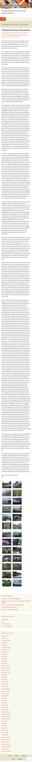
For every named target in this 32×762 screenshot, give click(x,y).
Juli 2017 (3, 654)
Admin (13, 759)
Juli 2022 (3, 638)
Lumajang (12, 35)
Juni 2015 (3, 700)
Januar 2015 (4, 709)
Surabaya (25, 35)
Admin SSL (20, 759)
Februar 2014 (4, 732)
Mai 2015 (3, 702)
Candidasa (12, 34)
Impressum (23, 755)
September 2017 (5, 649)
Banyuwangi (4, 34)
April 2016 (3, 679)
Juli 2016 (3, 675)
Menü (2, 19)
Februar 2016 (4, 684)
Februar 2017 (4, 665)
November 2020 (4, 640)
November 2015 (4, 691)
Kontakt (16, 755)
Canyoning (3, 619)
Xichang (13, 37)
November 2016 (4, 670)
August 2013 (4, 742)
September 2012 (5, 746)
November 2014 (4, 714)
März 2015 (3, 707)
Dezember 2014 (4, 712)
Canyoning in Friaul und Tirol (7, 598)
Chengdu (17, 34)
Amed (26, 32)
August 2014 (4, 721)
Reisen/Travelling (18, 32)
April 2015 (3, 705)
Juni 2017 (3, 656)
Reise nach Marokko (5, 607)
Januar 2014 (4, 735)
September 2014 (5, 718)
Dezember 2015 (4, 688)
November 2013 (4, 737)
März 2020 (3, 642)
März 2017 (3, 663)
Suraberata (3, 37)
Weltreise (9, 37)
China (20, 34)
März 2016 (3, 682)
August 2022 (4, 635)
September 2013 (5, 739)
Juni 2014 (3, 725)
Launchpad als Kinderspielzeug (8, 605)
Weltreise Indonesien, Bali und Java (15, 30)
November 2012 (4, 744)
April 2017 (3, 661)
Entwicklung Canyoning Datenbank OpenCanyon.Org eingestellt (15, 601)
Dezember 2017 (4, 647)
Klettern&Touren (5, 623)
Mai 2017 (3, 659)
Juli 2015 (3, 698)
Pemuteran (20, 35)
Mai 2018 (3, 645)
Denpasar (24, 34)
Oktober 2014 (4, 716)
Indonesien (3, 35)
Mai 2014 (3, 728)
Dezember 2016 (4, 668)
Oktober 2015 (4, 693)
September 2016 (5, 672)
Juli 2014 (3, 723)
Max (19, 37)
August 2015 (4, 695)
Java (8, 35)
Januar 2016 (4, 686)
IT (1, 621)
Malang (15, 35)
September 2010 (5, 751)
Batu (8, 34)
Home (10, 755)
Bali (28, 32)
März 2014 (3, 730)
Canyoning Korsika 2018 (6, 609)
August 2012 (4, 748)
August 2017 (4, 652)
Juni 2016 (3, 677)
